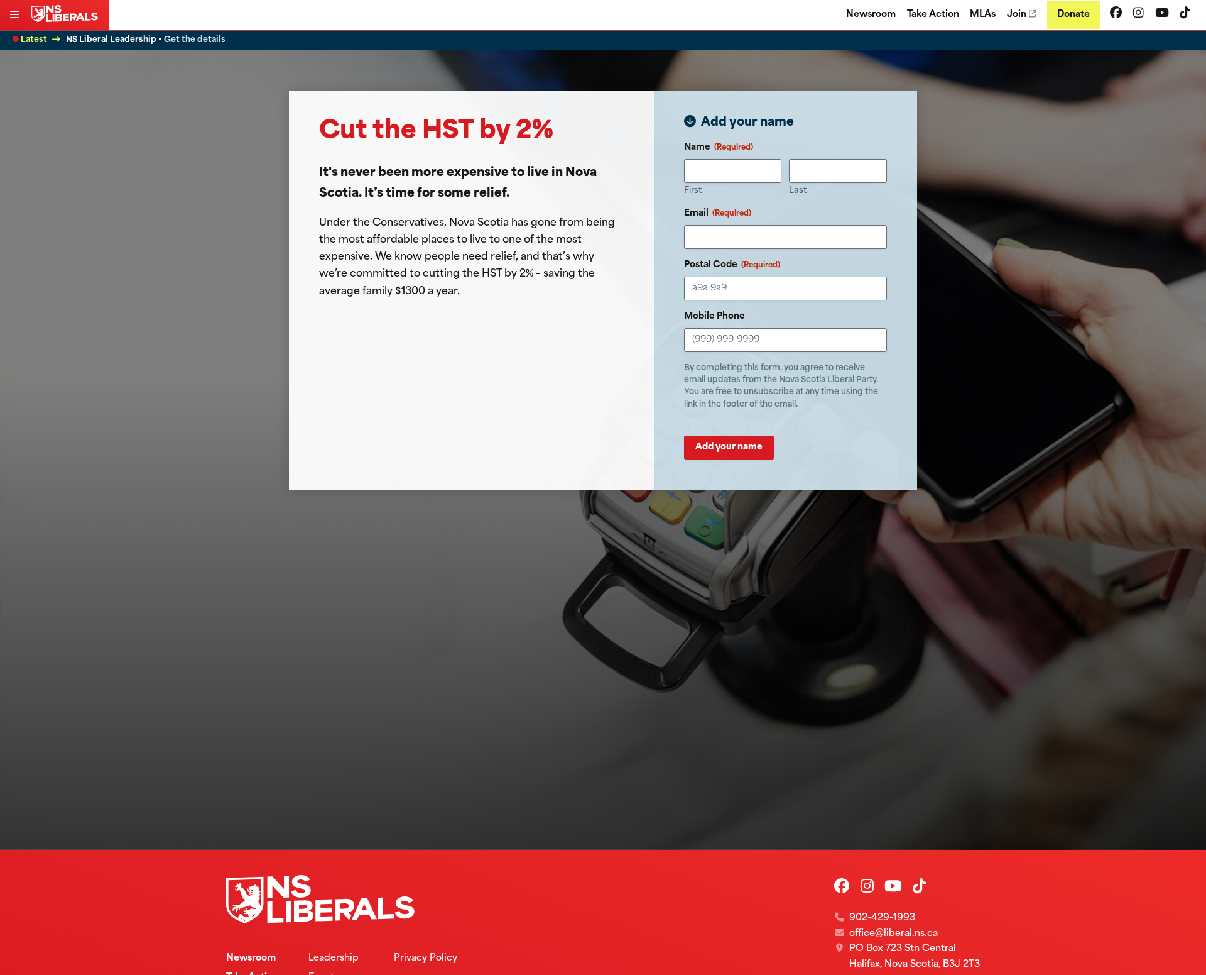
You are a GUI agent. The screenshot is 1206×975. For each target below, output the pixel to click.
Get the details (194, 40)
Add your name (729, 447)
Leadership (333, 958)
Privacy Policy (425, 958)
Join (1016, 14)
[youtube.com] (1162, 14)
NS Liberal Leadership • (145, 40)
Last (798, 191)
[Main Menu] (16, 16)
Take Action (933, 14)
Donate (1073, 14)
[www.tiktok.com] (1185, 14)
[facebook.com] (1116, 14)
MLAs (983, 14)
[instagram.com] (1138, 14)
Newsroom (871, 14)
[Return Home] (67, 19)
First (693, 191)
